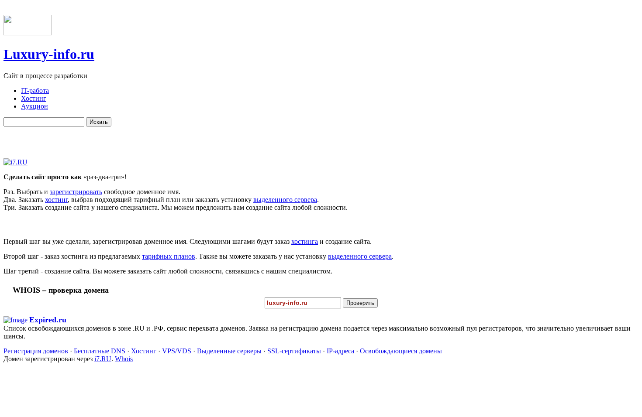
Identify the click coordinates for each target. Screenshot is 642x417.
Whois (124, 358)
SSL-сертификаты (294, 351)
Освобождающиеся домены (401, 351)
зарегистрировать (76, 191)
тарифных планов (168, 256)
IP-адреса (340, 351)
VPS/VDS (176, 351)
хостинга (304, 241)
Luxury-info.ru (48, 54)
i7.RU (102, 358)
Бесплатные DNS (99, 351)
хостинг (56, 199)
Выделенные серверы (229, 351)
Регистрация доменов (35, 351)
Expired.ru (47, 319)
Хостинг (143, 351)
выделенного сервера (285, 199)
